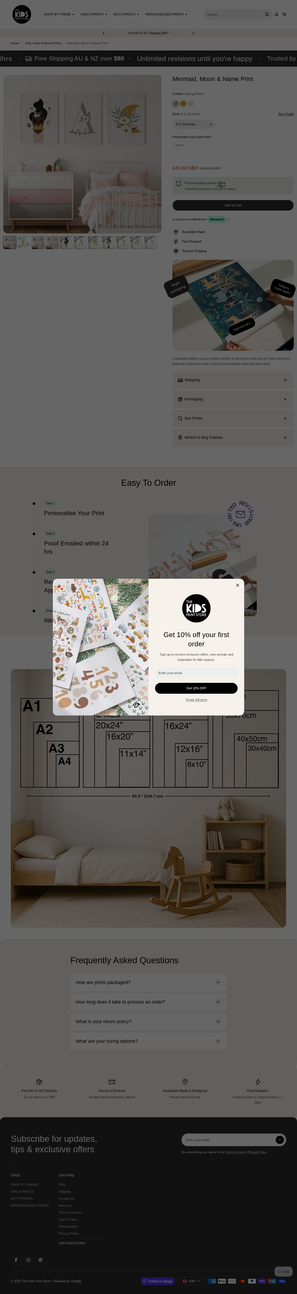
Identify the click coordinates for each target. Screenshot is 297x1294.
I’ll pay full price (196, 700)
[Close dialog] (237, 585)
